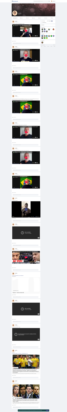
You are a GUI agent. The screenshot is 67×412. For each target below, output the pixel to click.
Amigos (42, 27)
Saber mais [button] (40, 410)
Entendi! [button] (47, 410)
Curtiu (42, 34)
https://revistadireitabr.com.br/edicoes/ (17, 275)
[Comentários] (14, 41)
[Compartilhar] (15, 41)
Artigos (48, 46)
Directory (45, 46)
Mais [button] (54, 46)
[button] (41, 1)
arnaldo (19, 13)
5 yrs (15, 47)
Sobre (41, 46)
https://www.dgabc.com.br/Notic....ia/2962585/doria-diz (20, 353)
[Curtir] (14, 41)
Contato (51, 46)
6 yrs (15, 249)
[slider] (22, 216)
